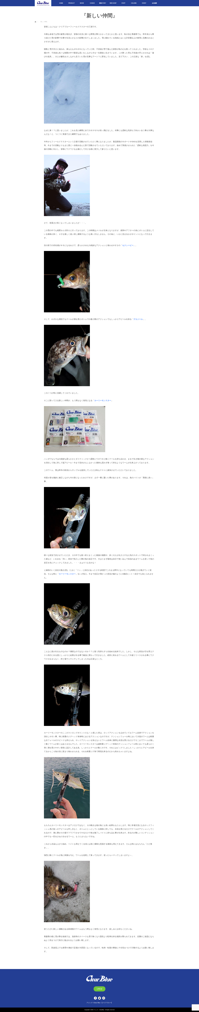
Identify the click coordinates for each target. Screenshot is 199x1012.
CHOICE (92, 3)
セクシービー (127, 245)
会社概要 (154, 3)
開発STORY (102, 3)
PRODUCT (71, 3)
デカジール (138, 319)
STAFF (123, 3)
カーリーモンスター (102, 400)
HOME (61, 3)
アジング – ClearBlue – (99, 1009)
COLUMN (134, 3)
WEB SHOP (113, 3)
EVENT (144, 3)
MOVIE (82, 3)
